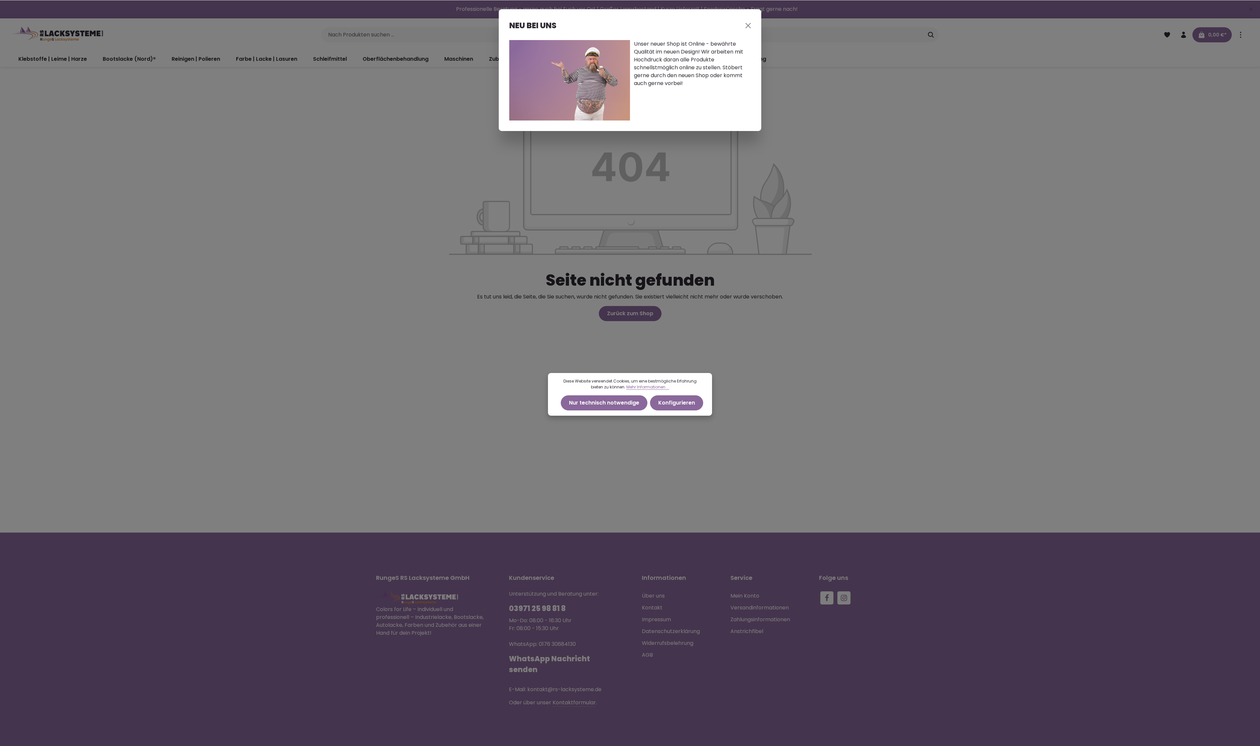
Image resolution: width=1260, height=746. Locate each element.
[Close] (748, 25)
